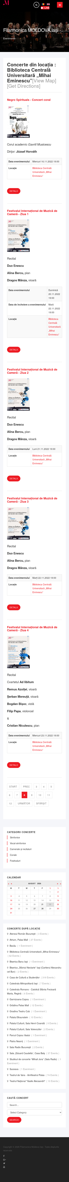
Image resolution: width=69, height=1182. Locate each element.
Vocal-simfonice (18, 843)
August (32, 884)
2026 (39, 884)
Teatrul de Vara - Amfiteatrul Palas (34, 1075)
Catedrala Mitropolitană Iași (30, 983)
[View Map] (44, 80)
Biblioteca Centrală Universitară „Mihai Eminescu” (42, 171)
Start (13, 786)
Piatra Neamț (25, 1041)
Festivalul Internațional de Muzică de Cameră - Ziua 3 (32, 500)
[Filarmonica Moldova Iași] (6, 2)
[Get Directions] (23, 85)
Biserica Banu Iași (27, 961)
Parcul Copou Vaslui (28, 1035)
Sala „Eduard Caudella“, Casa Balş (35, 1053)
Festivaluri (15, 860)
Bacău (22, 945)
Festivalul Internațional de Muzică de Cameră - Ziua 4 (32, 628)
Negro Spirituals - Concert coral (29, 100)
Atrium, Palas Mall (26, 939)
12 (10, 803)
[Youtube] (4, 1166)
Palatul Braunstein (26, 1017)
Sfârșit (41, 803)
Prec (26, 786)
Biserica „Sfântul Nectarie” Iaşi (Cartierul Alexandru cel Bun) (34, 969)
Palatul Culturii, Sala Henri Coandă (34, 1023)
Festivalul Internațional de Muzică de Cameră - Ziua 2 (32, 371)
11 (48, 795)
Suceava (23, 1069)
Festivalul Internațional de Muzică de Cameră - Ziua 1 (32, 212)
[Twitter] (4, 1163)
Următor (24, 803)
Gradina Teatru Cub (28, 1011)
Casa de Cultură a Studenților (33, 977)
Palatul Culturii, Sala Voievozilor (32, 1029)
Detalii (14, 191)
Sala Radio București (27, 1047)
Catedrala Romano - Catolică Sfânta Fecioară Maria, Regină (31, 991)
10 (40, 795)
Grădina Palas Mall (27, 1005)
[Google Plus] (4, 1159)
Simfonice (15, 837)
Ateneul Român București (29, 933)
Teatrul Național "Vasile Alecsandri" (35, 1081)
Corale (13, 854)
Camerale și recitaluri (20, 849)
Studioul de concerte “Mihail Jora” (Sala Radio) (34, 1061)
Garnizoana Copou (28, 999)
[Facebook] (3, 1155)
